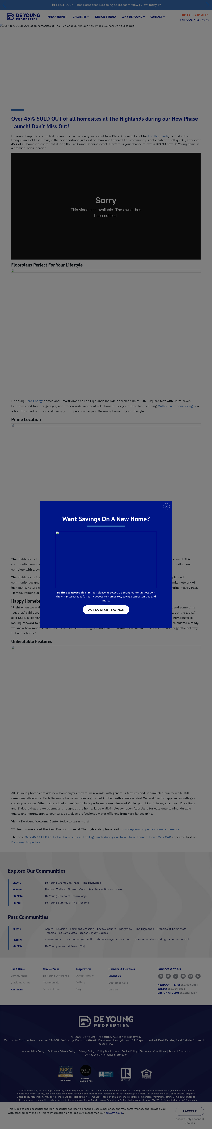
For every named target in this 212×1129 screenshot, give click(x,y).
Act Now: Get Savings (106, 610)
